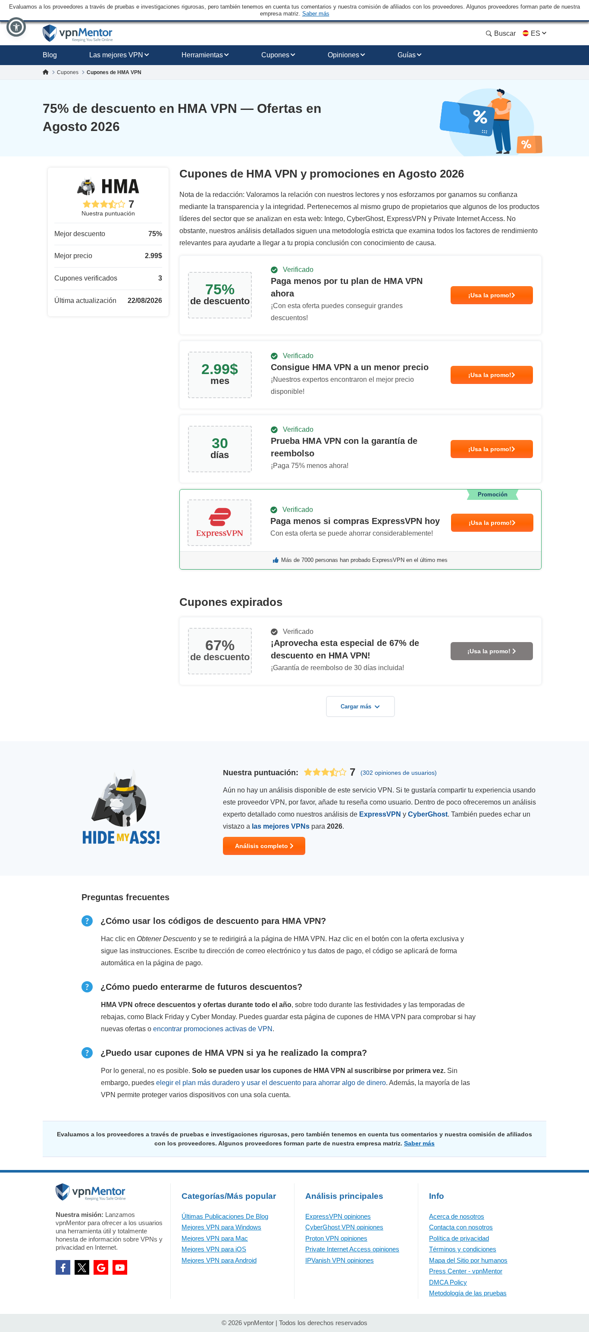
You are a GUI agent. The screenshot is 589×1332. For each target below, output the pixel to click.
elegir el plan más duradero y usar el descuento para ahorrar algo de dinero (271, 1082)
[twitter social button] (82, 1267)
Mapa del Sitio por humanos (468, 1260)
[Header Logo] (78, 33)
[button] (16, 26)
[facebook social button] (63, 1267)
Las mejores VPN (116, 55)
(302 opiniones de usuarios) (398, 772)
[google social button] (101, 1267)
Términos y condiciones (462, 1249)
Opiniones (343, 55)
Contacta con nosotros (461, 1227)
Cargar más (356, 706)
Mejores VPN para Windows (221, 1227)
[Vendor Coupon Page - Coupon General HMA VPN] (360, 295)
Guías (407, 55)
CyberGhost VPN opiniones (344, 1227)
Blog (50, 55)
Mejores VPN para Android (219, 1260)
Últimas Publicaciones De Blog (225, 1216)
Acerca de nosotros (456, 1216)
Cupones (275, 55)
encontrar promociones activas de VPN (213, 1029)
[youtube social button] (120, 1267)
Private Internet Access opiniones (352, 1249)
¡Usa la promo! (489, 295)
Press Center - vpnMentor (465, 1271)
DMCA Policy (448, 1282)
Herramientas (202, 55)
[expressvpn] (360, 529)
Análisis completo (262, 845)
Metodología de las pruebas (468, 1293)
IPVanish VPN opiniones (339, 1260)
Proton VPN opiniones (336, 1238)
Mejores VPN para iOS (214, 1249)
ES (535, 33)
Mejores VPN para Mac (215, 1238)
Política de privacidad (459, 1238)
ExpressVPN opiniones (338, 1216)
